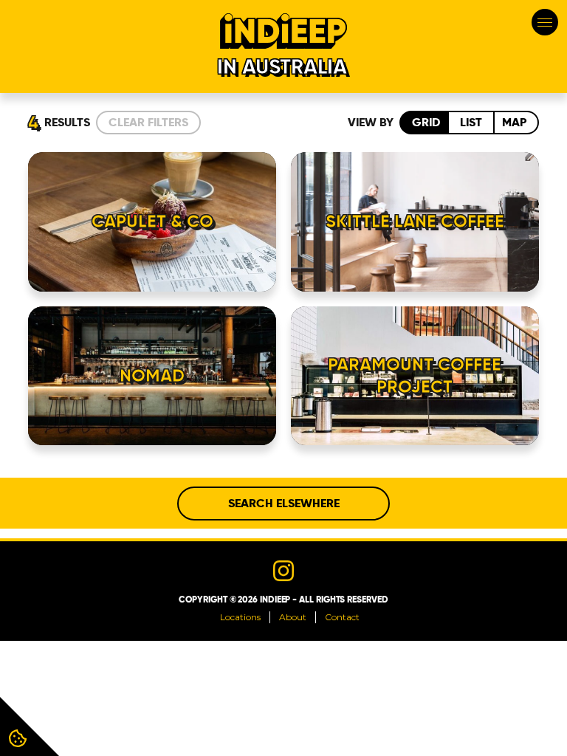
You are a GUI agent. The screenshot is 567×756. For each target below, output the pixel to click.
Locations (240, 616)
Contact (342, 616)
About (292, 616)
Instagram (283, 571)
